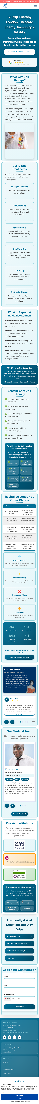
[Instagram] (9, 1037)
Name (6, 977)
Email (5, 985)
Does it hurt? (11, 958)
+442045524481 (12, 1030)
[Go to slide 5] (27, 722)
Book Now (19, 1007)
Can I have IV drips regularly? (16, 951)
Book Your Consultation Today (20, 657)
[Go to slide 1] (18, 722)
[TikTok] (14, 1037)
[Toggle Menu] (35, 6)
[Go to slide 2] (20, 722)
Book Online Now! (19, 814)
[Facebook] (4, 1037)
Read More (19, 714)
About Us (5, 1062)
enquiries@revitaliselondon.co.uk (17, 1032)
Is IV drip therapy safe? (14, 936)
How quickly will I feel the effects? (17, 943)
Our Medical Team (8, 1069)
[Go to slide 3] (22, 722)
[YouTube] (19, 1037)
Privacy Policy (7, 1073)
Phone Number (9, 995)
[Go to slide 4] (25, 722)
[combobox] (7, 998)
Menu (4, 1066)
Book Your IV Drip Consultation (20, 52)
